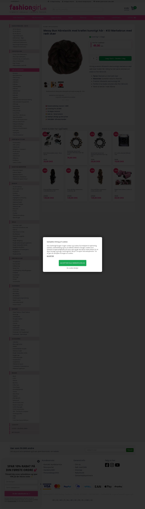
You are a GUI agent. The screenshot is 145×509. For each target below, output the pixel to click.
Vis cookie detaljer (72, 268)
